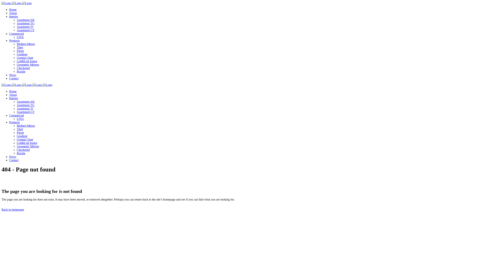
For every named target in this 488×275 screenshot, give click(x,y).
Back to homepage (13, 209)
